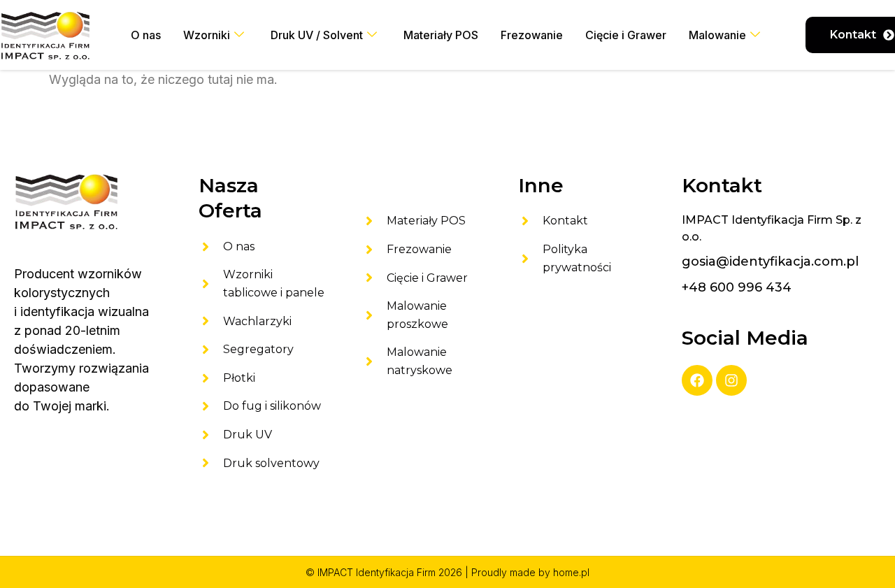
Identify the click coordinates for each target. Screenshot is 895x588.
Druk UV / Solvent (317, 35)
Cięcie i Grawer (625, 35)
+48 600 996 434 (737, 287)
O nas (146, 35)
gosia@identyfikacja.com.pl (770, 261)
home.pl (571, 572)
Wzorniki (206, 35)
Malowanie (717, 35)
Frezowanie (532, 35)
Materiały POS (440, 35)
